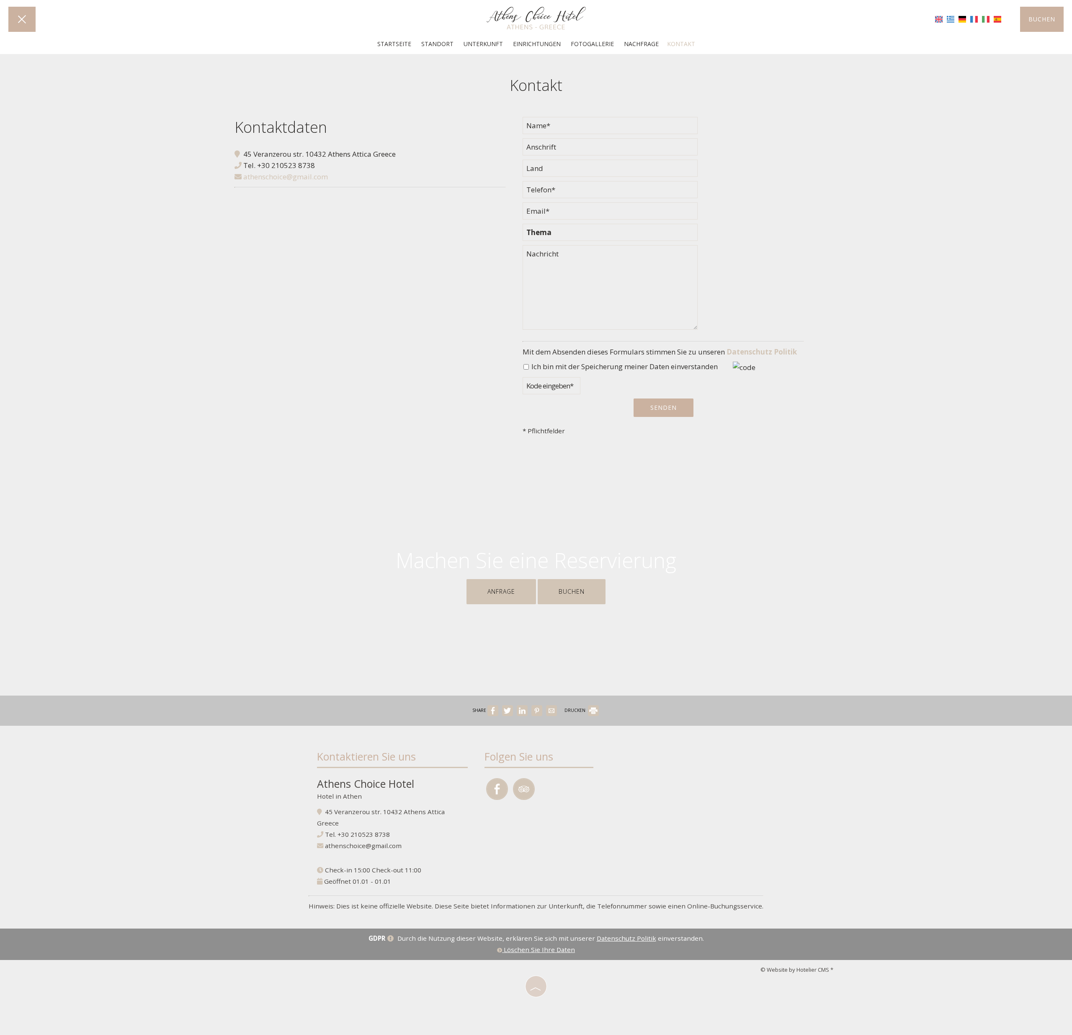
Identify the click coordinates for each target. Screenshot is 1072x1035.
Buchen (1041, 19)
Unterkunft (483, 44)
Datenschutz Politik (762, 352)
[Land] (610, 170)
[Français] (974, 19)
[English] (939, 19)
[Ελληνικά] (950, 19)
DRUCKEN (575, 710)
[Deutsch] (962, 19)
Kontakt (681, 44)
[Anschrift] (610, 149)
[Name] (610, 127)
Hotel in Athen (339, 796)
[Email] (610, 213)
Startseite (394, 44)
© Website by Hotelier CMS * (796, 969)
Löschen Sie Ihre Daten (538, 949)
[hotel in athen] (536, 18)
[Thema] (610, 234)
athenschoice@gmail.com (285, 176)
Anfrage (501, 591)
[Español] (997, 19)
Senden (663, 407)
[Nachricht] (610, 291)
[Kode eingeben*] (551, 387)
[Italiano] (986, 19)
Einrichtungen (537, 44)
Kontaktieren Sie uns (366, 756)
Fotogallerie (592, 44)
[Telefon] (610, 191)
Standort (437, 44)
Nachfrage (641, 44)
